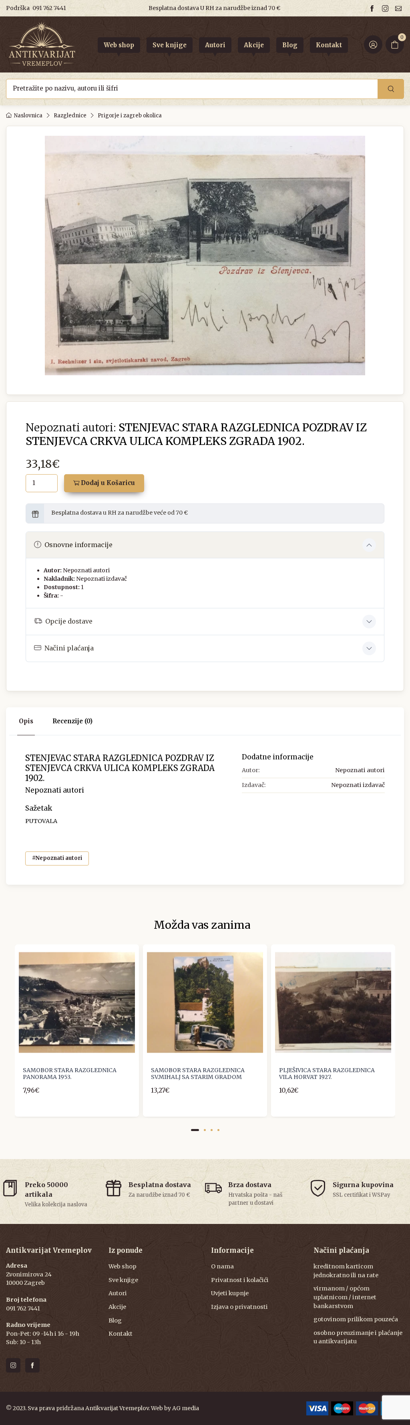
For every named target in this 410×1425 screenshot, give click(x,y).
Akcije (117, 1306)
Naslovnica (28, 115)
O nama (222, 1266)
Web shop (123, 1266)
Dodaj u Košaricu (107, 483)
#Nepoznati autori (57, 858)
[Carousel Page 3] (212, 1130)
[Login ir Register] (373, 44)
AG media (185, 1408)
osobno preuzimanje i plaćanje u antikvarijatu (358, 1337)
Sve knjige (123, 1280)
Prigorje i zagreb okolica (130, 115)
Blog (115, 1320)
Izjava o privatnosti (239, 1306)
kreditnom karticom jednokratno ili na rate (346, 1271)
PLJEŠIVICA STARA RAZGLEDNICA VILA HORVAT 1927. (327, 1074)
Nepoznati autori (86, 570)
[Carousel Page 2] (205, 1130)
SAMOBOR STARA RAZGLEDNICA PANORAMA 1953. (70, 1074)
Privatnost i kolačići (240, 1280)
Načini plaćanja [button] (69, 648)
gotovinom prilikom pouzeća (356, 1319)
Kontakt (121, 1333)
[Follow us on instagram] (386, 8)
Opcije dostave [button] (68, 621)
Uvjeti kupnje (230, 1293)
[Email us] (399, 8)
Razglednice (70, 115)
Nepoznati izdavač (101, 578)
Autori (118, 1293)
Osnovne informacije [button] (78, 545)
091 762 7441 (49, 8)
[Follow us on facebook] (373, 8)
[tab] (72, 721)
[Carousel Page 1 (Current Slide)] (195, 1130)
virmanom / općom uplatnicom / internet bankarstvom (345, 1297)
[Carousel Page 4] (218, 1130)
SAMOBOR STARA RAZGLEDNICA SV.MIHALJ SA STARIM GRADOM (198, 1074)
